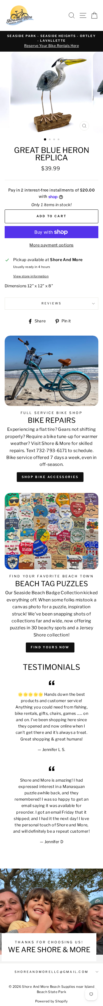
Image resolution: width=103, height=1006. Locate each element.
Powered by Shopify (51, 1001)
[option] (51, 41)
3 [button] (54, 140)
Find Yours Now (50, 647)
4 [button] (59, 140)
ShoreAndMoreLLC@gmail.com (51, 972)
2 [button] (50, 140)
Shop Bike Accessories (50, 477)
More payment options (51, 245)
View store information (31, 276)
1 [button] (45, 139)
